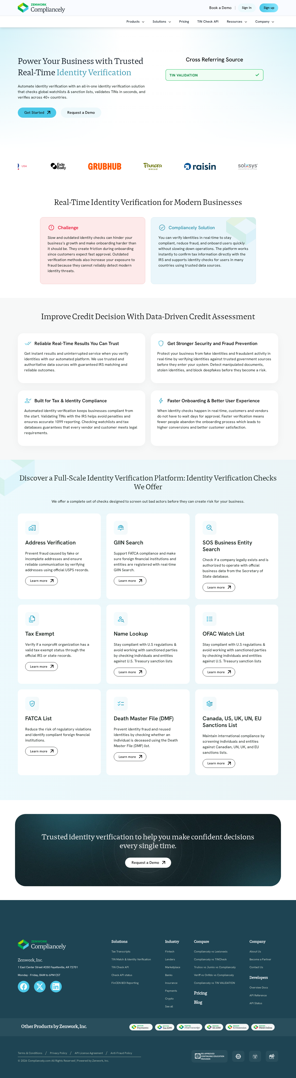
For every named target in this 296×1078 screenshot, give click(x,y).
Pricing (184, 21)
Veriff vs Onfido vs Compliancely (214, 975)
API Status (256, 1003)
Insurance (171, 983)
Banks (169, 975)
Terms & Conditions (30, 1053)
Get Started (34, 112)
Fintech (169, 951)
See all (169, 1006)
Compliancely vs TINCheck (210, 959)
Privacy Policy (58, 1053)
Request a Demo (81, 112)
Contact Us (256, 967)
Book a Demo (220, 7)
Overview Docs (259, 987)
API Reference (258, 995)
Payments (171, 991)
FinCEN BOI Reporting (125, 983)
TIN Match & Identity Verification (131, 959)
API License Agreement (89, 1053)
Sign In (247, 8)
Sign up (269, 8)
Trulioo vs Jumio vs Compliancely (215, 967)
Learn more (38, 581)
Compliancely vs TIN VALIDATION (214, 983)
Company (262, 21)
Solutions (160, 21)
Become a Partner (260, 959)
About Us (255, 951)
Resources (235, 21)
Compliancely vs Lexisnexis (211, 951)
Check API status (121, 975)
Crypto (169, 998)
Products (133, 21)
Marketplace (172, 967)
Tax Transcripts (120, 951)
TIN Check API (208, 21)
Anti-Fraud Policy (121, 1053)
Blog (198, 1002)
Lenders (170, 959)
